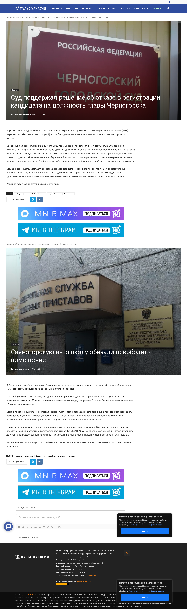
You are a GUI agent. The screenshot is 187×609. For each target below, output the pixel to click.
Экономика (88, 8)
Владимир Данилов (20, 114)
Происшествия (107, 8)
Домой (9, 17)
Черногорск (68, 194)
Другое (124, 8)
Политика (56, 8)
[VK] (40, 199)
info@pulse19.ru (91, 575)
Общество (72, 8)
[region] (149, 591)
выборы (18, 194)
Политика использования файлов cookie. (146, 591)
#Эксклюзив (141, 8)
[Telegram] (169, 2)
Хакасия (57, 194)
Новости (41, 194)
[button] (168, 8)
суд (49, 194)
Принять (144, 597)
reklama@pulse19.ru (85, 581)
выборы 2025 (30, 194)
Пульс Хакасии (27, 594)
